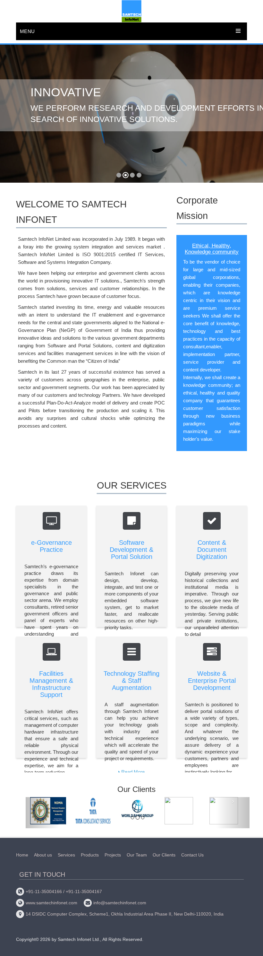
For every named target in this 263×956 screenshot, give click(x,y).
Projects (113, 854)
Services (66, 854)
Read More (133, 772)
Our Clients (164, 854)
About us (43, 854)
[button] (10, 116)
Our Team (137, 854)
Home (22, 854)
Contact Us (192, 854)
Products (90, 854)
